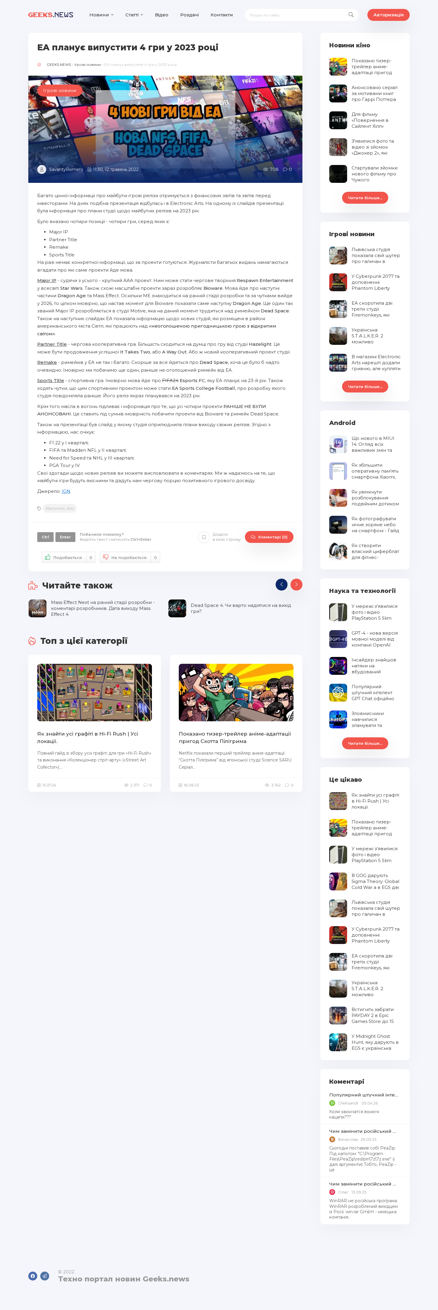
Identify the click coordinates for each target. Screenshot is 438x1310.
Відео (161, 15)
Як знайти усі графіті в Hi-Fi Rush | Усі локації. (87, 737)
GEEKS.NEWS (59, 64)
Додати (226, 537)
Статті (132, 15)
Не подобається (134, 557)
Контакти (222, 15)
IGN (66, 491)
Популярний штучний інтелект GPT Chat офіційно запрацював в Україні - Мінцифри (365, 1095)
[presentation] (282, 585)
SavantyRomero (66, 169)
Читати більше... (365, 197)
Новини (99, 15)
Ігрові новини (87, 64)
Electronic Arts (60, 508)
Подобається (72, 557)
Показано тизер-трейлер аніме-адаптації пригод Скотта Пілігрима (235, 737)
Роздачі (189, 15)
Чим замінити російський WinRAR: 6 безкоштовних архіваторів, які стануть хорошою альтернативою (365, 1131)
